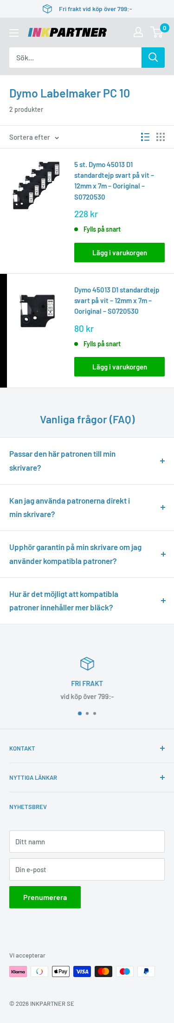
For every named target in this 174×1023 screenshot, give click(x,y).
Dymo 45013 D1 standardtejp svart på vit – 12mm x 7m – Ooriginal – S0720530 (116, 300)
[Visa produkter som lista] (145, 137)
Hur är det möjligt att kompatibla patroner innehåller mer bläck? (63, 600)
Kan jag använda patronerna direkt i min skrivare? (69, 507)
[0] (157, 32)
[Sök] (153, 57)
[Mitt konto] (138, 32)
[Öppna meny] (14, 33)
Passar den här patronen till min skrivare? (62, 460)
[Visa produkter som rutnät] (160, 137)
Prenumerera (45, 897)
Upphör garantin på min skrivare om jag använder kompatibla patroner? (75, 553)
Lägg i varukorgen (119, 252)
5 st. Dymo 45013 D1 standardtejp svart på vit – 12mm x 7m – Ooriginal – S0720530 (114, 180)
